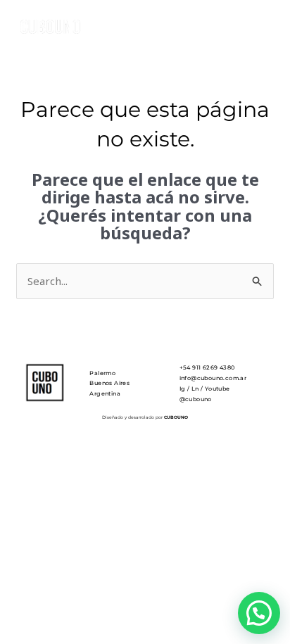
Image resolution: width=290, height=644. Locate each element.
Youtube (217, 388)
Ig (182, 388)
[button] (259, 613)
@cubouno (195, 399)
